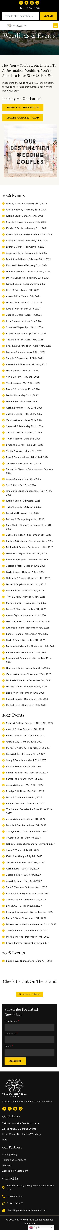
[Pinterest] (32, 3)
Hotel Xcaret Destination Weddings (21, 1134)
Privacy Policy (9, 1154)
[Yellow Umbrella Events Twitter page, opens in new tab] (26, 3)
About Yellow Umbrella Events (19, 1128)
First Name (11, 1021)
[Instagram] (37, 3)
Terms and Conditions (14, 1159)
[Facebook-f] (21, 3)
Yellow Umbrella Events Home (19, 1123)
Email (8, 1046)
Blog (4, 1139)
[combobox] (20, 16)
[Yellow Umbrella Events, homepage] (16, 25)
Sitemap (6, 1165)
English (37, 1227)
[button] (55, 25)
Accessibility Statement (15, 1170)
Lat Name (10, 1033)
